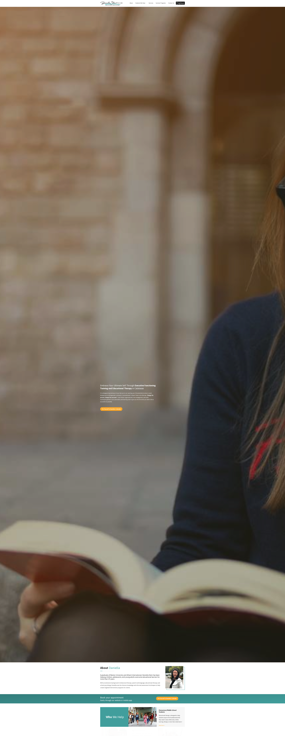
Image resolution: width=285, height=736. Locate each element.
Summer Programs (161, 3)
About (131, 3)
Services (151, 3)
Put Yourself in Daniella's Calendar (111, 409)
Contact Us (171, 3)
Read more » (162, 725)
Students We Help (140, 3)
